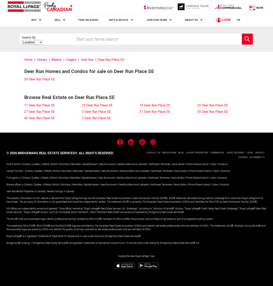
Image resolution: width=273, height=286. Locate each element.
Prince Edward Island (197, 164)
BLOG (181, 152)
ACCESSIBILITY (257, 157)
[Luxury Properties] (194, 7)
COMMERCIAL (217, 152)
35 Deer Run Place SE (212, 112)
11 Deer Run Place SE (39, 105)
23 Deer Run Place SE (212, 105)
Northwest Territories (159, 164)
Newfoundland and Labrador (132, 164)
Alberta (45, 164)
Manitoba (76, 164)
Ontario (26, 164)
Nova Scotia (178, 164)
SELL (58, 19)
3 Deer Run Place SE (96, 112)
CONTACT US (153, 152)
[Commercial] (229, 7)
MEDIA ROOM (169, 152)
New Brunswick (107, 164)
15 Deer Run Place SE (97, 105)
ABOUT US (191, 19)
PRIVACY (260, 152)
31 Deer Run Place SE (154, 112)
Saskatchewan (89, 164)
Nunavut (223, 164)
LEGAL (250, 152)
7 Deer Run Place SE (96, 118)
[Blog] (256, 7)
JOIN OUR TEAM (156, 19)
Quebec (36, 164)
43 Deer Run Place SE (39, 118)
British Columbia (60, 164)
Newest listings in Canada (60, 191)
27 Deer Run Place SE (39, 112)
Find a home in (14, 164)
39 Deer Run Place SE (39, 79)
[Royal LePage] (40, 7)
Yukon (213, 164)
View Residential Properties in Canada (25, 191)
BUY (34, 19)
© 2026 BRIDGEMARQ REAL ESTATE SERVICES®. (42, 153)
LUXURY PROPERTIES (197, 152)
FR (238, 19)
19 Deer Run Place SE (154, 105)
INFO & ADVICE (118, 19)
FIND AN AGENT (88, 19)
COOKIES (242, 157)
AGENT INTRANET (235, 152)
